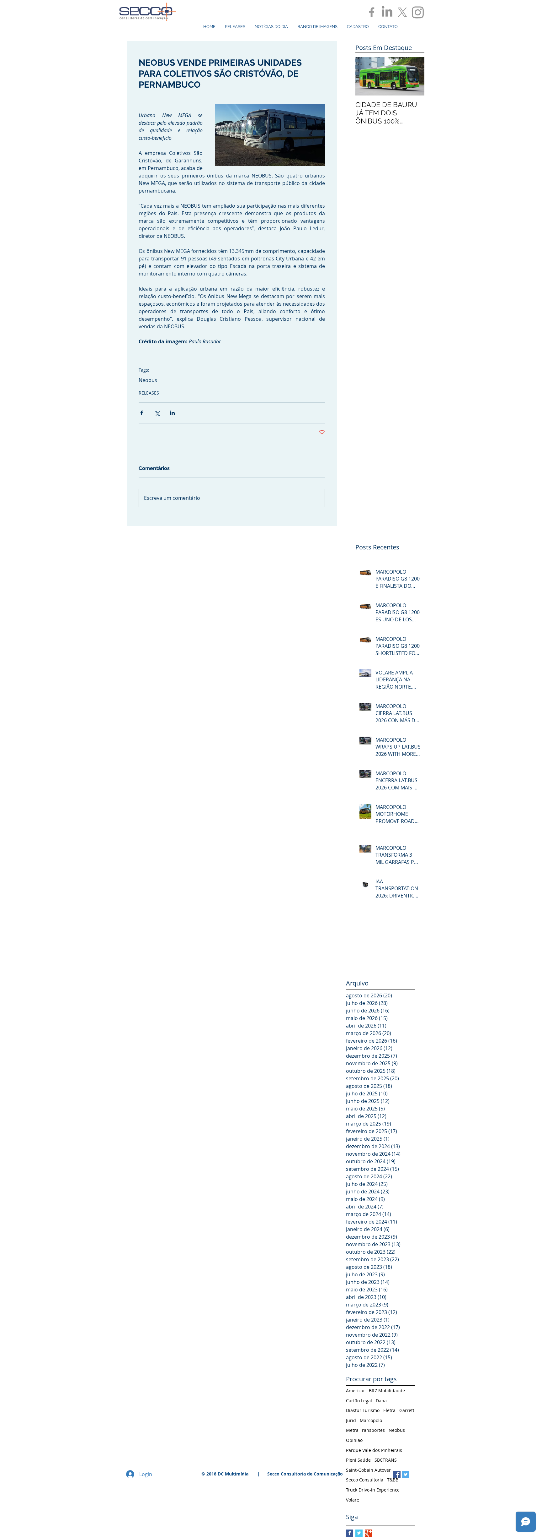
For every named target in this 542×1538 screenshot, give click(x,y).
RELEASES (149, 393)
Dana (381, 1401)
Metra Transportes (365, 1430)
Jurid (351, 1420)
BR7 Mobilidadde (387, 1390)
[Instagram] (417, 12)
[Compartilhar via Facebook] (142, 413)
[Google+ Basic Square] (368, 1533)
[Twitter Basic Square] (359, 1533)
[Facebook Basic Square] (349, 1533)
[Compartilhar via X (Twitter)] (157, 413)
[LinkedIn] (387, 12)
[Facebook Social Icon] (397, 1474)
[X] (402, 12)
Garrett (406, 1410)
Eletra (389, 1410)
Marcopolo (371, 1420)
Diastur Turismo (363, 1410)
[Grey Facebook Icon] (371, 12)
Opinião (354, 1440)
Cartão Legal (359, 1401)
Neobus (148, 380)
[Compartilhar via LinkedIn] (172, 413)
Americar (355, 1390)
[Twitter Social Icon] (405, 1474)
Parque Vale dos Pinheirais (374, 1450)
